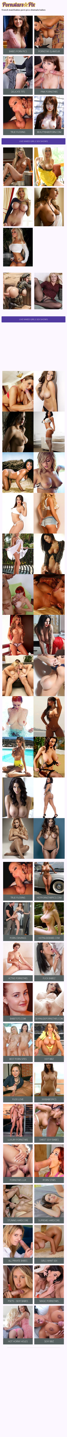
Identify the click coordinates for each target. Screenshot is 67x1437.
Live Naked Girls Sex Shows (33, 141)
